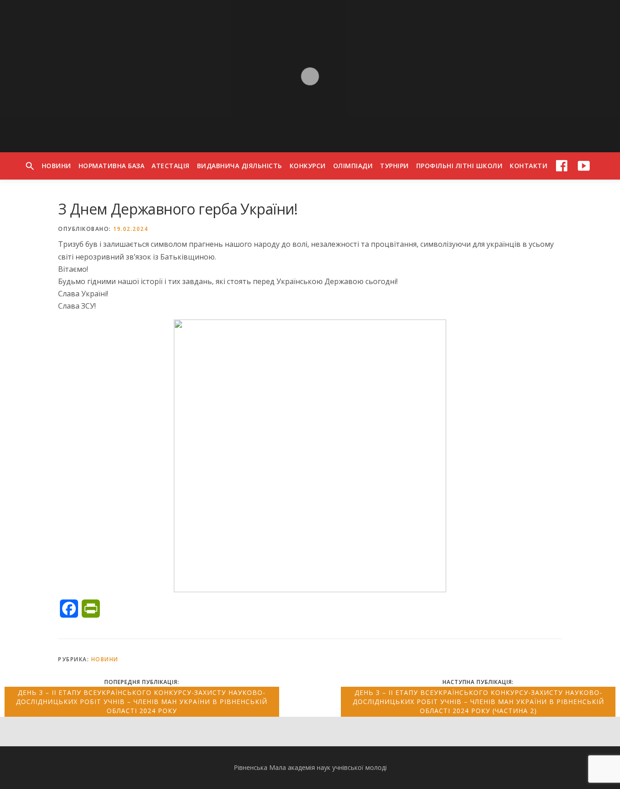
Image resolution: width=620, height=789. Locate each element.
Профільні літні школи (459, 165)
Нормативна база (112, 165)
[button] (30, 165)
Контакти (528, 165)
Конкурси (308, 165)
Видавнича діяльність (239, 165)
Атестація (171, 165)
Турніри (394, 165)
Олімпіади (353, 165)
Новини (56, 165)
